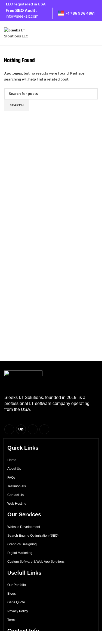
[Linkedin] (44, 429)
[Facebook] (9, 429)
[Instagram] (33, 429)
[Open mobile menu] (96, 33)
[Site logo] (23, 33)
